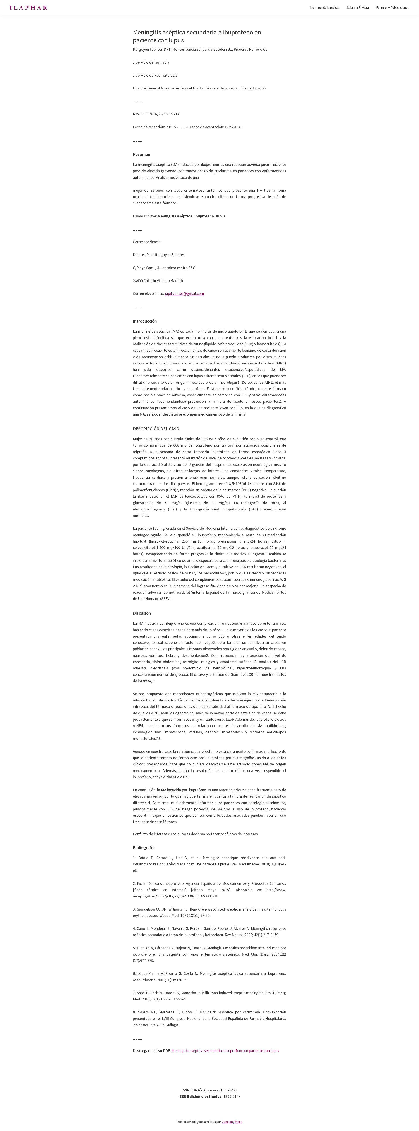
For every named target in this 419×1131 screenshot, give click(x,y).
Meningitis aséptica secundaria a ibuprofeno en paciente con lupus (225, 1050)
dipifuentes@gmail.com (184, 293)
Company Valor (232, 1122)
